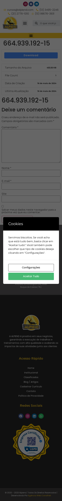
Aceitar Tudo (31, 276)
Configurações (31, 267)
